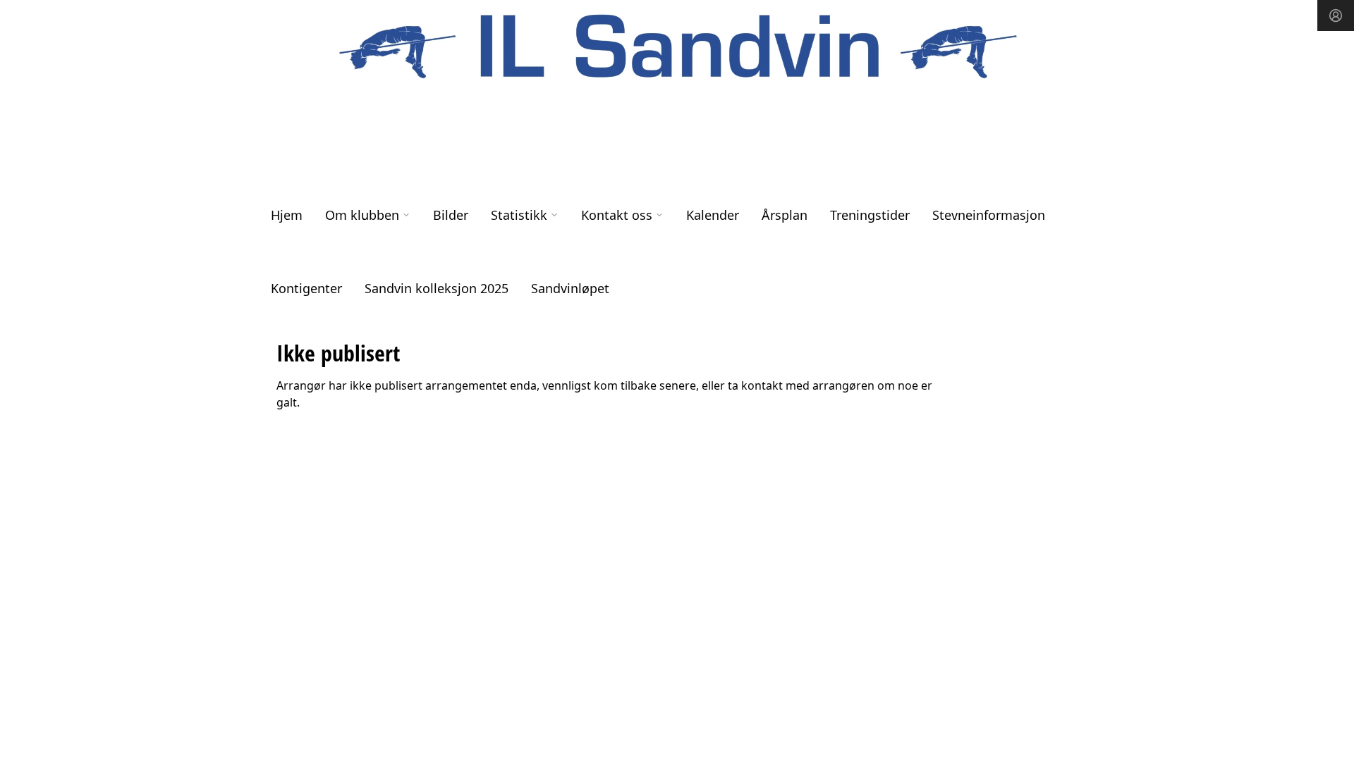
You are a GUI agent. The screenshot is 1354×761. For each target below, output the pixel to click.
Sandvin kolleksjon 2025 (436, 288)
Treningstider (870, 214)
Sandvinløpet (570, 288)
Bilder (450, 214)
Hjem (287, 214)
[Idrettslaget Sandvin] (677, 47)
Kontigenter (306, 288)
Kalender (712, 214)
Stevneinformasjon (988, 214)
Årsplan (784, 214)
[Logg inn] (1335, 15)
